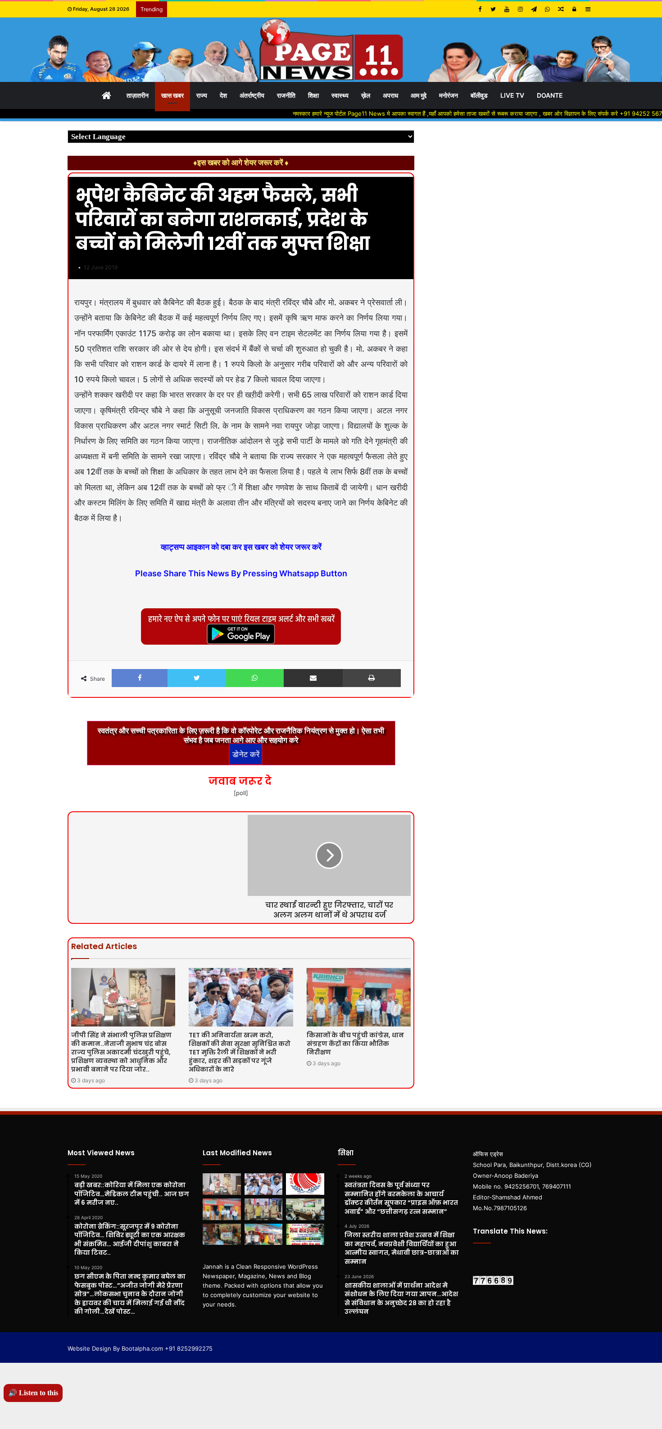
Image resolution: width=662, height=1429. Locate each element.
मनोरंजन (448, 95)
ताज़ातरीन (138, 95)
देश (223, 95)
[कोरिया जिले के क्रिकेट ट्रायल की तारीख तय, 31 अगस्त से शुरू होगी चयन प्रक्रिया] (305, 1184)
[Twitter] (493, 9)
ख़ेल (365, 95)
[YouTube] (506, 9)
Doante (550, 95)
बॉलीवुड (479, 95)
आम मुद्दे (418, 95)
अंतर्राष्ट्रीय (252, 95)
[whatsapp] (547, 9)
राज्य (201, 95)
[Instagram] (520, 9)
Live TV (512, 95)
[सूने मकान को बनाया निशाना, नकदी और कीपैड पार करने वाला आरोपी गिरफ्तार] (264, 1209)
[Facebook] (479, 9)
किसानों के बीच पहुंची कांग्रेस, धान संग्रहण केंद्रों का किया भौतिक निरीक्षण (355, 1044)
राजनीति (286, 95)
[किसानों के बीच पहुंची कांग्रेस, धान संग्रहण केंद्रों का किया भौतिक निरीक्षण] (359, 997)
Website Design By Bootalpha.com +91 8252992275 (140, 1348)
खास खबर (172, 95)
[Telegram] (533, 9)
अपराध (390, 95)
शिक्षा (313, 95)
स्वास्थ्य (340, 95)
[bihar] (331, 49)
